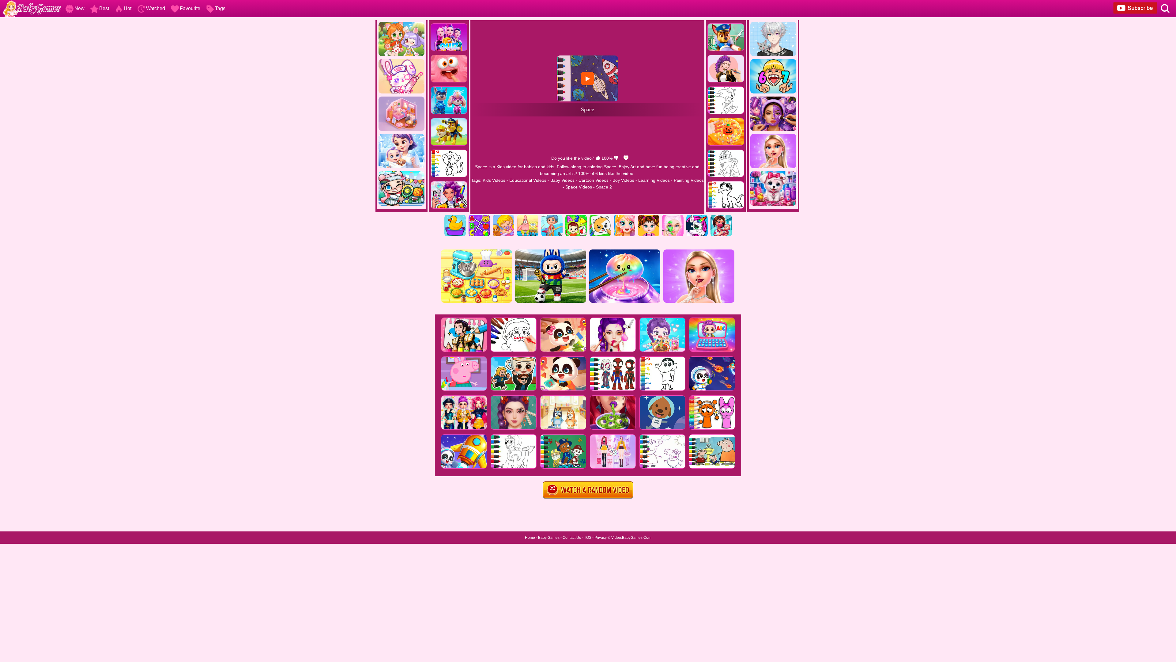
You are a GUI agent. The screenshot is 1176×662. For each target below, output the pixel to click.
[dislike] (616, 158)
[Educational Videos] (479, 217)
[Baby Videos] (503, 217)
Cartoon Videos (594, 180)
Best (104, 8)
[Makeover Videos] (672, 217)
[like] (597, 158)
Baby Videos (562, 180)
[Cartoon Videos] (527, 217)
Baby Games (549, 537)
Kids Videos (494, 180)
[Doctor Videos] (721, 217)
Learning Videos (654, 180)
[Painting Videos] (600, 217)
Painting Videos (689, 180)
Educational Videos (527, 180)
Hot (127, 8)
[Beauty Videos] (624, 217)
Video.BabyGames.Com (631, 537)
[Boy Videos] (552, 217)
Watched (155, 8)
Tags (220, 8)
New (79, 8)
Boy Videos (623, 180)
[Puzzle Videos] (697, 217)
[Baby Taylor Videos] (648, 217)
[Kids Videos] (455, 217)
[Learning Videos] (576, 217)
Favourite (190, 8)
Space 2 (604, 187)
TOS (587, 537)
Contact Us (572, 537)
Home (530, 537)
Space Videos (578, 187)
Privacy (600, 537)
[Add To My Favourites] (626, 158)
